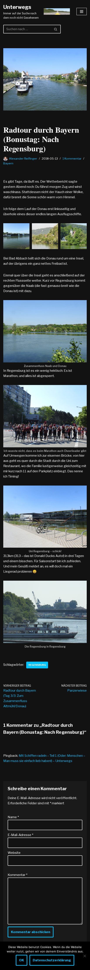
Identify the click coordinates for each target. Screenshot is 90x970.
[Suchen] (56, 29)
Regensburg (37, 664)
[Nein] (84, 956)
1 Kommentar (71, 158)
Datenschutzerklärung (52, 960)
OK (21, 960)
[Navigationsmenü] (81, 11)
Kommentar (17, 875)
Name (13, 817)
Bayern (8, 163)
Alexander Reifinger (23, 158)
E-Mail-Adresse (20, 835)
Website (14, 853)
